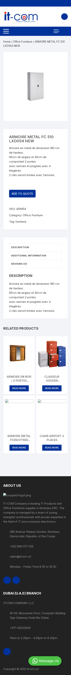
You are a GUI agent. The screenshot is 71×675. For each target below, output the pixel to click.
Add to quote (22, 193)
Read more (19, 388)
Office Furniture (22, 41)
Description (20, 247)
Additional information (28, 255)
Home (7, 41)
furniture (21, 221)
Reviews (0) (19, 263)
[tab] (35, 247)
